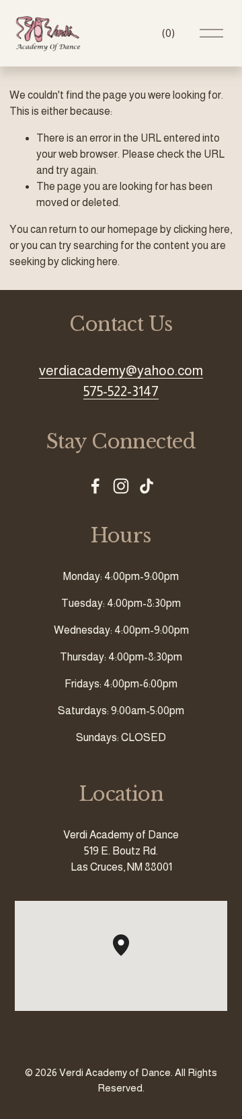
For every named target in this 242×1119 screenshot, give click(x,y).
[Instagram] (121, 486)
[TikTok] (146, 486)
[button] (129, 956)
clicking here (201, 229)
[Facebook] (95, 486)
